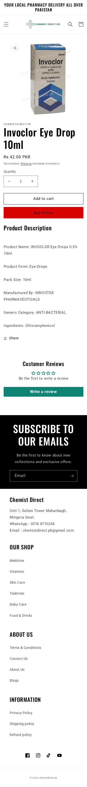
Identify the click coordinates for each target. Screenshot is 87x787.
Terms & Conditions (25, 648)
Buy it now (43, 213)
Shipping (26, 163)
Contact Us (19, 659)
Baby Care (18, 604)
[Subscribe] (71, 476)
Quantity (10, 171)
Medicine (17, 561)
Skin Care (17, 582)
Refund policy (21, 735)
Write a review (43, 391)
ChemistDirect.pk (48, 778)
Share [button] (14, 338)
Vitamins (17, 571)
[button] (6, 24)
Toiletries (17, 593)
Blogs (14, 680)
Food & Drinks (21, 615)
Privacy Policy (21, 713)
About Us (17, 669)
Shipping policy (22, 724)
